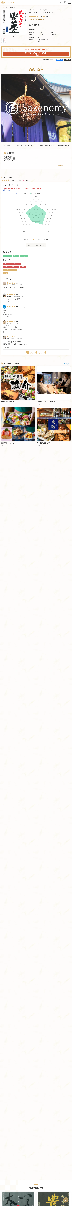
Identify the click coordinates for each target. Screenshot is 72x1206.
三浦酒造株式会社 (34, 19)
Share (60, 59)
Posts (68, 59)
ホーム (2, 7)
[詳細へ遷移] (18, 383)
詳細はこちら (6, 190)
